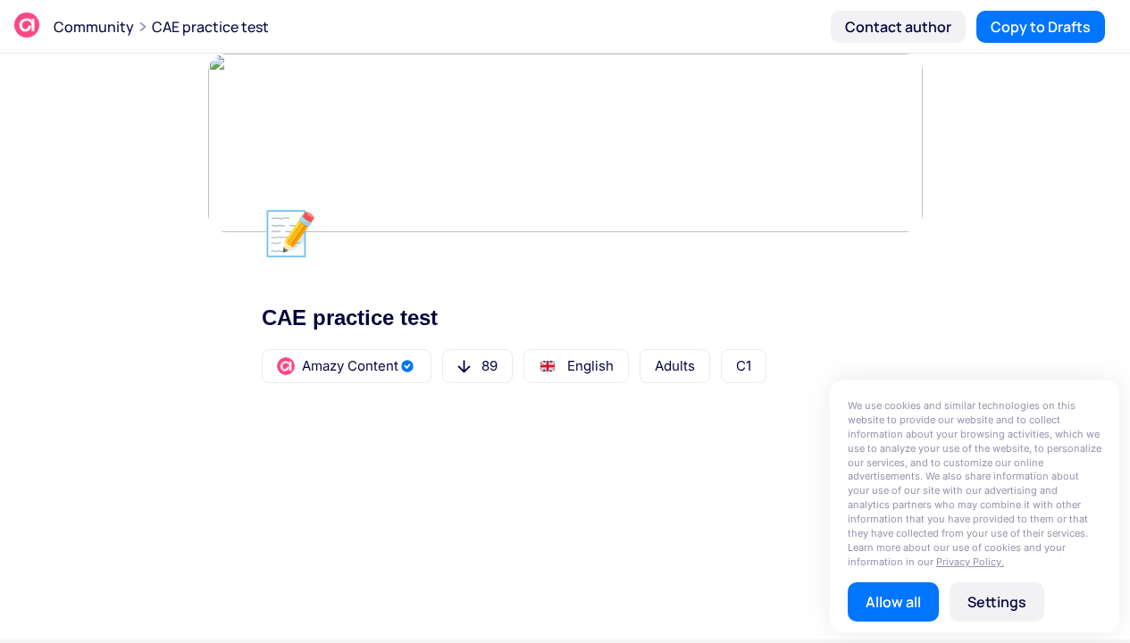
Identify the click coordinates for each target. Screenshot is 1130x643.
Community (94, 27)
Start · (348, 471)
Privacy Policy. (970, 561)
